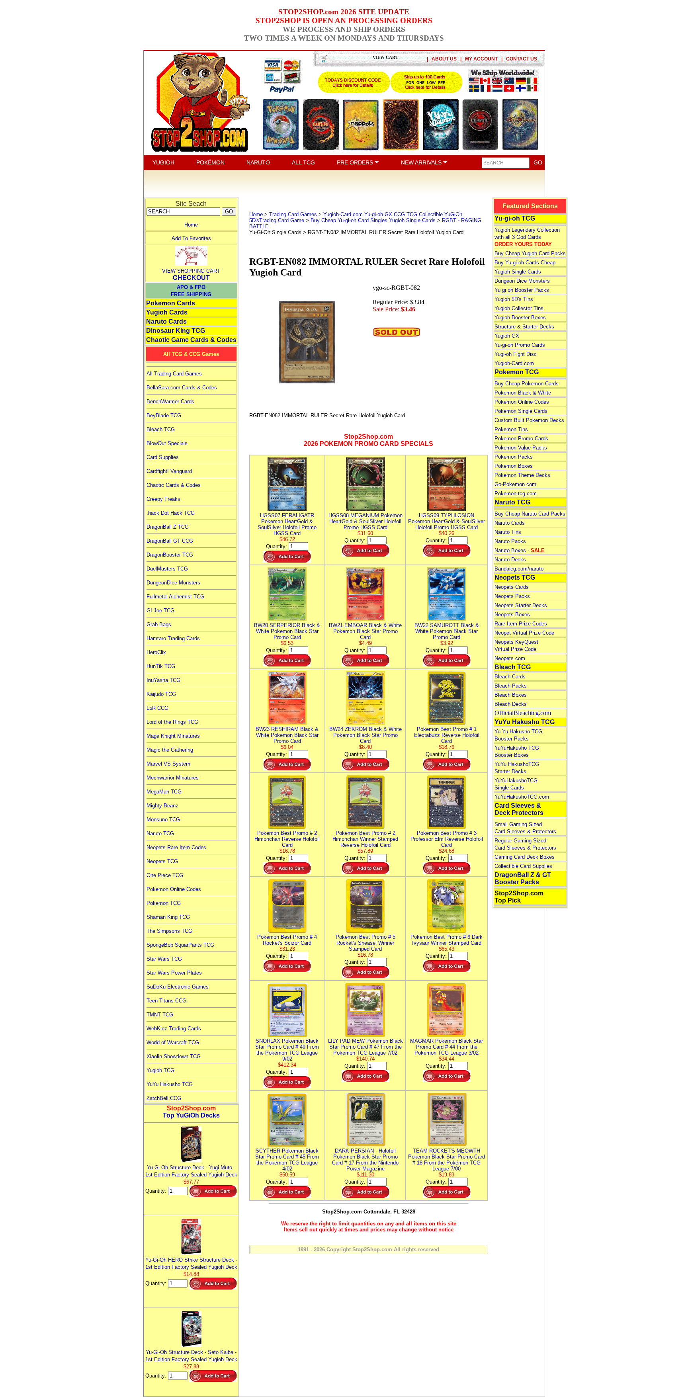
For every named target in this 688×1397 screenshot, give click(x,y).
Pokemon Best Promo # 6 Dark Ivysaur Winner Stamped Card (446, 940)
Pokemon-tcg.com (515, 493)
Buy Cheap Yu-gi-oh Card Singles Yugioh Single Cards (373, 220)
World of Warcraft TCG (173, 1042)
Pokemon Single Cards (520, 411)
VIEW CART (385, 57)
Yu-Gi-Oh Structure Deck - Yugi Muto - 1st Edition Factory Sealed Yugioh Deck (191, 1171)
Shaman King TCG (168, 917)
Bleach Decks (510, 704)
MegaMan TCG (164, 792)
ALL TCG (303, 162)
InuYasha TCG (163, 680)
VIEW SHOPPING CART (191, 271)
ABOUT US (444, 59)
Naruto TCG (160, 833)
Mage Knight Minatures (173, 736)
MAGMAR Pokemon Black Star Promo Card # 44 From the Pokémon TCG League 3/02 (446, 1047)
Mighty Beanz (162, 806)
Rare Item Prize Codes (520, 624)
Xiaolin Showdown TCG (174, 1056)
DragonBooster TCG (170, 555)
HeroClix (156, 652)
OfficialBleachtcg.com (522, 712)
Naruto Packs (510, 541)
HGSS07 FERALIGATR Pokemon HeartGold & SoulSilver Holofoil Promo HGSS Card (287, 524)
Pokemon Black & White (522, 393)
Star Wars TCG (164, 959)
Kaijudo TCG (161, 694)
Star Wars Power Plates (174, 973)
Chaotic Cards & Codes (174, 485)
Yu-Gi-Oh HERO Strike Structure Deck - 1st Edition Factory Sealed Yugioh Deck (191, 1263)
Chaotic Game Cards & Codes (191, 339)
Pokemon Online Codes (174, 889)
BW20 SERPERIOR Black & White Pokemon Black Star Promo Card (287, 631)
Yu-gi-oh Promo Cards (519, 345)
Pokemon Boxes (513, 466)
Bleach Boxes (510, 695)
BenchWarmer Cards (170, 401)
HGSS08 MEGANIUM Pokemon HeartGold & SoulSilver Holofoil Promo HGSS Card (365, 521)
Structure (505, 327)
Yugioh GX (506, 336)
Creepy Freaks (163, 499)
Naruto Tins (507, 532)
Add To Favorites (191, 238)
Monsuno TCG (163, 820)
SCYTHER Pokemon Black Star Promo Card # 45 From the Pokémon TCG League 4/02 (287, 1160)
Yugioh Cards (167, 312)
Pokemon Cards (170, 303)
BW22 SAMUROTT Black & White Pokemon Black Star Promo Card (446, 631)
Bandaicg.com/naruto (518, 569)
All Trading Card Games (174, 374)
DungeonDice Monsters (173, 583)
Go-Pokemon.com (515, 484)
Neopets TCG (162, 861)
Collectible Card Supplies (523, 866)
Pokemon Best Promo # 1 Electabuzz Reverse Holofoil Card (446, 735)
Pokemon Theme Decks (522, 475)
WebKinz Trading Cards (174, 1029)
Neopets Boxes (512, 614)
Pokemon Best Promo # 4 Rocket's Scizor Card (287, 940)
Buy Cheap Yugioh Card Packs (530, 253)
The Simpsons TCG (169, 931)
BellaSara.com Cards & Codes (182, 388)
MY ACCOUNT (481, 59)
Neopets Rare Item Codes (176, 847)
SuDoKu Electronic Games (178, 987)
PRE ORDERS (356, 162)
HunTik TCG (161, 666)
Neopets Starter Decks (520, 605)
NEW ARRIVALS (422, 162)
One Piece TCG (165, 875)
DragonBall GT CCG (170, 541)
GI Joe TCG (160, 611)
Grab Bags (159, 624)
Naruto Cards (166, 321)
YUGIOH (163, 162)
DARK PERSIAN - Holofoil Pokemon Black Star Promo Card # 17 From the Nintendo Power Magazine (365, 1160)
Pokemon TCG (164, 903)
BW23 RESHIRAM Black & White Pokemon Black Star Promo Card (287, 735)
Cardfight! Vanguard (169, 471)
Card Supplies (163, 457)
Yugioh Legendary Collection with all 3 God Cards (527, 237)
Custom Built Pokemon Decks (529, 420)
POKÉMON (210, 162)
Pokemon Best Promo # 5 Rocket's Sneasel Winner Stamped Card (365, 943)
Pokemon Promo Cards (521, 439)
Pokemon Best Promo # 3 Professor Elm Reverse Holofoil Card (446, 839)
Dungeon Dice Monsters (522, 281)
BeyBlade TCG (164, 415)
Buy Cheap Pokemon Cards (526, 384)
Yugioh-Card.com (514, 363)
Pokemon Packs (513, 457)
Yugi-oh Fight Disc (515, 354)
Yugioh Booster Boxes (520, 317)
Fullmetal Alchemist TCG (175, 597)
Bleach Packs (510, 686)
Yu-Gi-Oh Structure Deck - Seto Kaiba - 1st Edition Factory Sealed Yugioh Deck (191, 1355)
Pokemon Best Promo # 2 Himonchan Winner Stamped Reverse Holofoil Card (365, 839)
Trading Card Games (293, 214)
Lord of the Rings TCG (172, 722)
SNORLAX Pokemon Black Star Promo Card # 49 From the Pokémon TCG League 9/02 (287, 1050)
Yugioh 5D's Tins (513, 299)
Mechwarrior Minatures (173, 778)
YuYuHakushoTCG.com (521, 797)
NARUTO (258, 162)
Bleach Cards (510, 677)
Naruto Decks (510, 560)
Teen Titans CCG (166, 1001)
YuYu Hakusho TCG (170, 1084)
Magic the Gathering (170, 750)
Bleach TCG (161, 429)
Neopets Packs (512, 596)
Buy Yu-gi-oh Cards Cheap (524, 263)
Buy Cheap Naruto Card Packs (529, 514)
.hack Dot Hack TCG (171, 513)
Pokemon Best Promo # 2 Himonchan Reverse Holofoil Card (287, 839)
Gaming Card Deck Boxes (524, 857)
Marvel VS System (168, 764)
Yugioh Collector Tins (518, 308)
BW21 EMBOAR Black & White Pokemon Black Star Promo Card (365, 631)
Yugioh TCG (160, 1070)
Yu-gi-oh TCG (514, 218)
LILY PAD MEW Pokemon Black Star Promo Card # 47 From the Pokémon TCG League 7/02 (365, 1047)
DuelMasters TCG (167, 569)
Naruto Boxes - (519, 550)
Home (191, 225)
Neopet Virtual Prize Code (524, 633)
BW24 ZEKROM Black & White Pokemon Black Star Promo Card (365, 735)
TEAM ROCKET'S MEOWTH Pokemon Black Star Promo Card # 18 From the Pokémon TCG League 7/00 (446, 1160)
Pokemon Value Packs (520, 448)
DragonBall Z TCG (168, 527)
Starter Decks (538, 327)
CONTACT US (521, 59)
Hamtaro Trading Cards (173, 638)
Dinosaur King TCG (175, 330)
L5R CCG (157, 708)
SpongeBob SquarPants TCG (180, 945)
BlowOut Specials (167, 443)
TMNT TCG (160, 1015)
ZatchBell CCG (164, 1098)
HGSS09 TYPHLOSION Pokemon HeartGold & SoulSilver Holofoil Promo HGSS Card (446, 521)
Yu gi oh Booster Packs (521, 290)
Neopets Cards (511, 587)
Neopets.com (509, 658)
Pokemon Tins (511, 429)
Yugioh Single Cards (517, 272)
